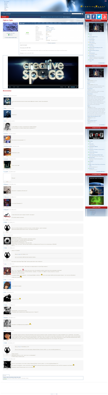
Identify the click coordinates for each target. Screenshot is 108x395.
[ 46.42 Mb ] (11, 33)
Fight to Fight (21, 23)
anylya (19, 254)
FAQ (5, 8)
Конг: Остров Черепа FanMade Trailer (96, 154)
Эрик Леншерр (92, 55)
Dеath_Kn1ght (90, 80)
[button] (43, 72)
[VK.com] (88, 18)
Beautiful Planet (92, 157)
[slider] (43, 85)
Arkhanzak (90, 117)
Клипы (5, 4)
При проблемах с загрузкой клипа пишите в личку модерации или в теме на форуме (26, 16)
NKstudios (89, 107)
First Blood (91, 44)
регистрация (8, 13)
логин (4, 13)
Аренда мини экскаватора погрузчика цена (12, 377)
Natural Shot (91, 143)
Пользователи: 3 (92, 210)
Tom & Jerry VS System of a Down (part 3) (96, 149)
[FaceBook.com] (93, 18)
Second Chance (92, 39)
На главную (6, 1)
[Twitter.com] (99, 18)
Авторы (5, 5)
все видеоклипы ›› (102, 62)
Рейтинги (6, 7)
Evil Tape (91, 141)
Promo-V (19, 346)
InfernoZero (90, 95)
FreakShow (91, 161)
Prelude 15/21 (91, 168)
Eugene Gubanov (91, 84)
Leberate (89, 89)
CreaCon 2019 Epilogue (93, 152)
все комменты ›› (102, 124)
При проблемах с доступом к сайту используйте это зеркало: (52, 16)
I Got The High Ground (93, 36)
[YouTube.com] (104, 18)
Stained (88, 79)
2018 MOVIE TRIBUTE (93, 146)
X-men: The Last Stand (50, 27)
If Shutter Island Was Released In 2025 (96, 47)
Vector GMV (91, 59)
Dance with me (91, 42)
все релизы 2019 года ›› (101, 171)
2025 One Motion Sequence (94, 50)
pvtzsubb (93, 214)
